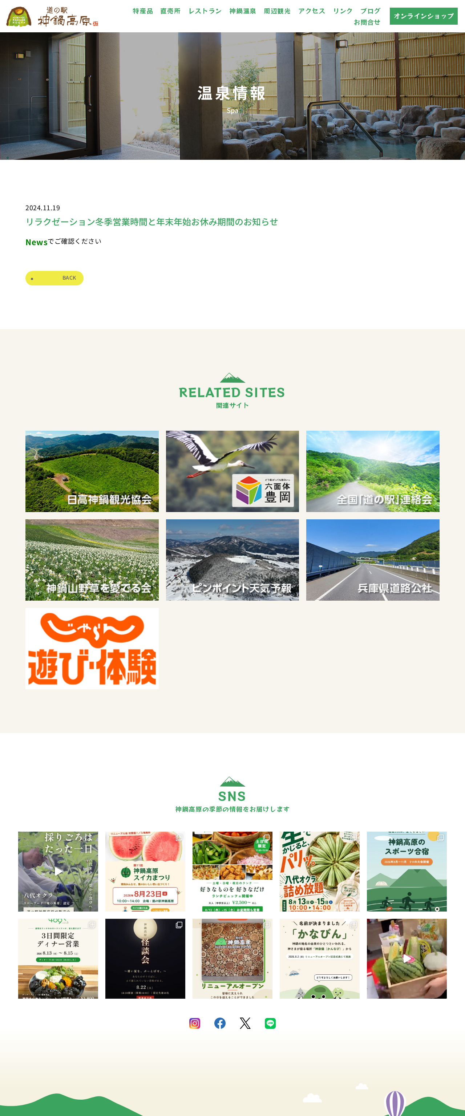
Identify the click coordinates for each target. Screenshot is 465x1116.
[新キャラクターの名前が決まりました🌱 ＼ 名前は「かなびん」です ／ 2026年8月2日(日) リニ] (320, 959)
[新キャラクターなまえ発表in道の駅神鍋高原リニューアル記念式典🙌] (407, 959)
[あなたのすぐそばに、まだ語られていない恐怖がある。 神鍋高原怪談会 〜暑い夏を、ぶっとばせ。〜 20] (145, 959)
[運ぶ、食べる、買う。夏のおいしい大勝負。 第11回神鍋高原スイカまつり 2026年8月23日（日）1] (145, 872)
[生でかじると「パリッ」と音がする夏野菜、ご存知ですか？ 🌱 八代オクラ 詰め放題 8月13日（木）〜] (320, 872)
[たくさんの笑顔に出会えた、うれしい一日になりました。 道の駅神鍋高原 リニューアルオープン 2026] (232, 959)
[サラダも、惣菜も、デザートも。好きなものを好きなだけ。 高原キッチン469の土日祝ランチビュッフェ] (232, 872)
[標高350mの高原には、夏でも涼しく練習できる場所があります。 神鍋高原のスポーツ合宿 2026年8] (407, 872)
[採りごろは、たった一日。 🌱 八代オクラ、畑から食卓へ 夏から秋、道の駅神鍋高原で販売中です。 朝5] (58, 872)
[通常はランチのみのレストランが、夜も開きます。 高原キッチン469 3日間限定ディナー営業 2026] (58, 959)
